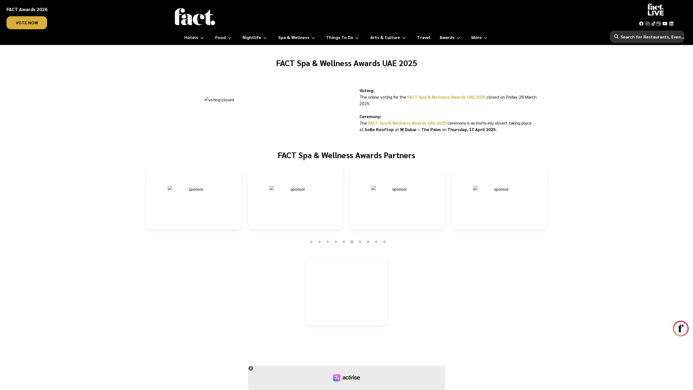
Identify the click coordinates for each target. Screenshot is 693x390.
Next (552, 202)
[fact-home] (195, 16)
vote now (27, 22)
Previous (141, 202)
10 (384, 241)
